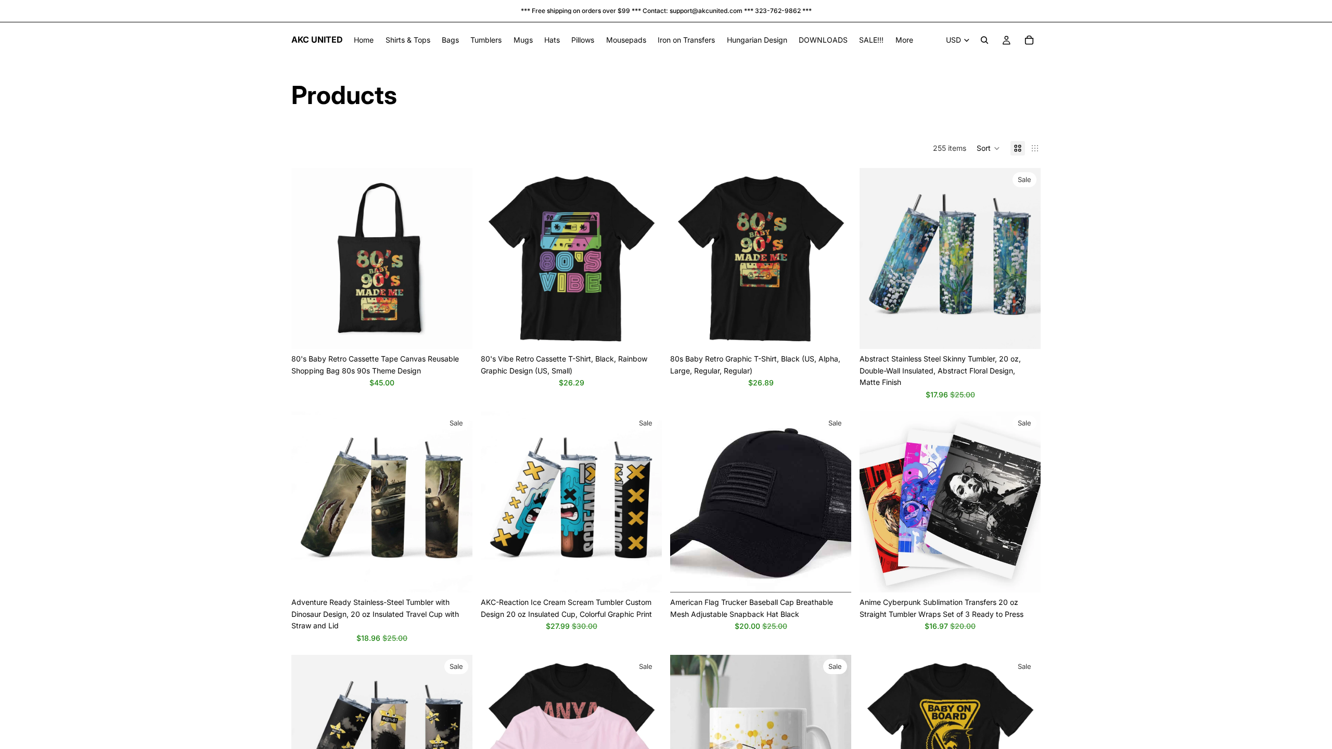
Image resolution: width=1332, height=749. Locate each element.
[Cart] (1029, 40)
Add (654, 332)
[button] (988, 148)
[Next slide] (456, 258)
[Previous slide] (307, 258)
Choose (465, 332)
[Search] (984, 40)
